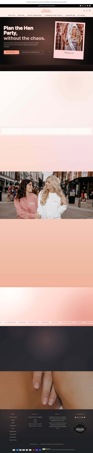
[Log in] (87, 10)
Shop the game (55, 114)
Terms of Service (13, 440)
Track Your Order (13, 417)
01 (78, 82)
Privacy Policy (13, 434)
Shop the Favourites (16, 316)
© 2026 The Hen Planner (57, 450)
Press (13, 428)
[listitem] (12, 160)
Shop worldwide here (57, 444)
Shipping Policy (13, 431)
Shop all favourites (46, 282)
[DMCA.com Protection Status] (46, 449)
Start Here (12, 15)
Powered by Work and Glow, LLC (68, 450)
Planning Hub (70, 15)
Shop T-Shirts (46, 396)
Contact (13, 420)
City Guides (81, 15)
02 (82, 82)
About (13, 423)
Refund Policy (13, 437)
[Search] (84, 10)
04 (89, 82)
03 (86, 82)
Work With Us (13, 426)
